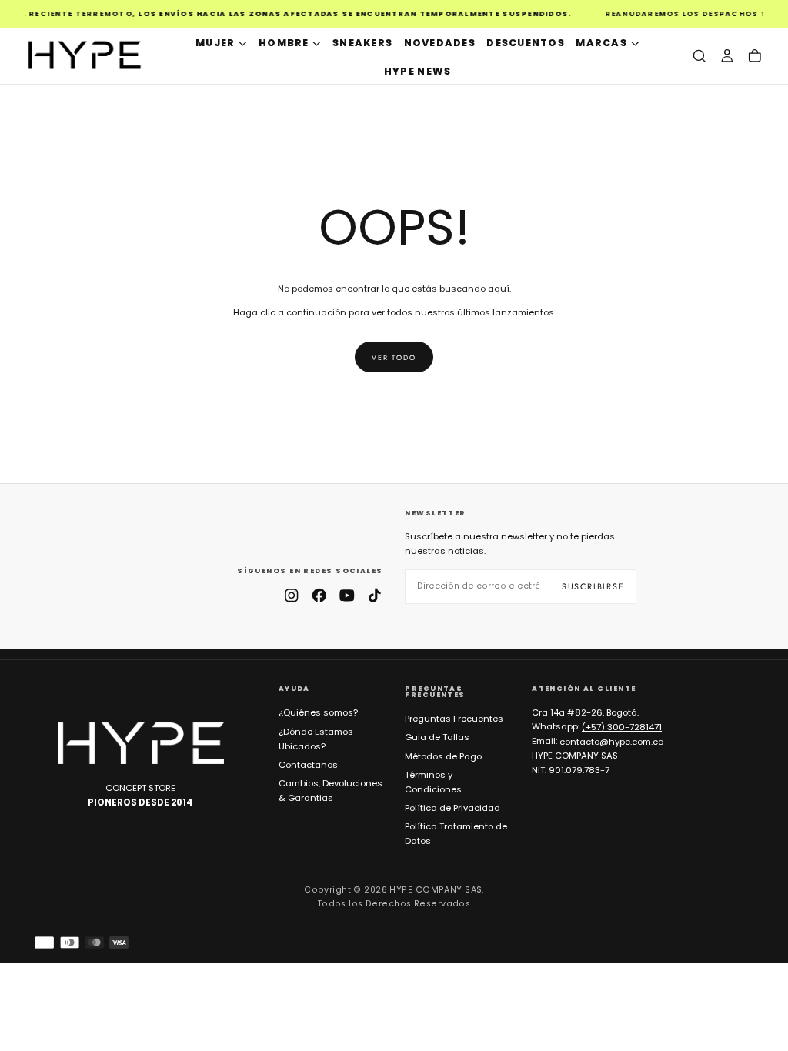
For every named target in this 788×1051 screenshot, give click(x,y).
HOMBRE (284, 42)
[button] (699, 56)
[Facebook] (319, 595)
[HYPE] (141, 743)
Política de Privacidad (452, 808)
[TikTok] (374, 595)
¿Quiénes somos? (318, 712)
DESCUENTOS (525, 42)
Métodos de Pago (443, 756)
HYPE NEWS (417, 71)
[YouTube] (347, 595)
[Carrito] (754, 56)
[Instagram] (291, 595)
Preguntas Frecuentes (454, 718)
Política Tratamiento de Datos (456, 833)
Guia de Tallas (437, 737)
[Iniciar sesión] (727, 56)
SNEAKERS (362, 42)
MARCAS (601, 42)
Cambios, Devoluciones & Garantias (330, 790)
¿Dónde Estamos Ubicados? (316, 739)
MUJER (215, 42)
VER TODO (394, 357)
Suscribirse (593, 586)
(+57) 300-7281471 (622, 726)
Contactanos (308, 765)
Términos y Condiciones (433, 782)
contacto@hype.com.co (611, 741)
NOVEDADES (440, 42)
